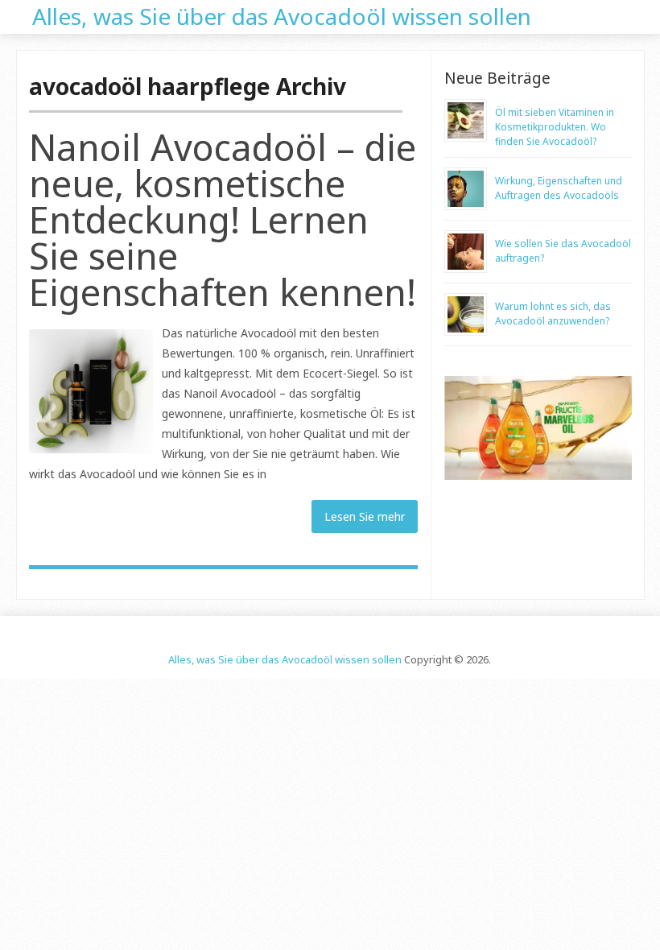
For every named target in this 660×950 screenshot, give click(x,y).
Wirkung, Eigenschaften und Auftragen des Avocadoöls (558, 188)
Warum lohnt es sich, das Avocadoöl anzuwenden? (553, 313)
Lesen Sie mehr (364, 516)
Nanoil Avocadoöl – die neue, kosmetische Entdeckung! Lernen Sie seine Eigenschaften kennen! (222, 219)
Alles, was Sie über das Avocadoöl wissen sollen (281, 14)
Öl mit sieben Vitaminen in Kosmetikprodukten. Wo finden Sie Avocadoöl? (554, 126)
